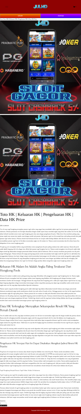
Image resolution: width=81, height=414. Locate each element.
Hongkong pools (5, 247)
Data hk (2, 316)
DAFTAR (61, 16)
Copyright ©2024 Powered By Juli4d (40, 410)
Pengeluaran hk (4, 352)
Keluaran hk (3, 276)
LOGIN (20, 16)
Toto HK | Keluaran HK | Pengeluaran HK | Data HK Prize (20, 19)
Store (1, 19)
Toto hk (2, 229)
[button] (3, 405)
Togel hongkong (4, 375)
